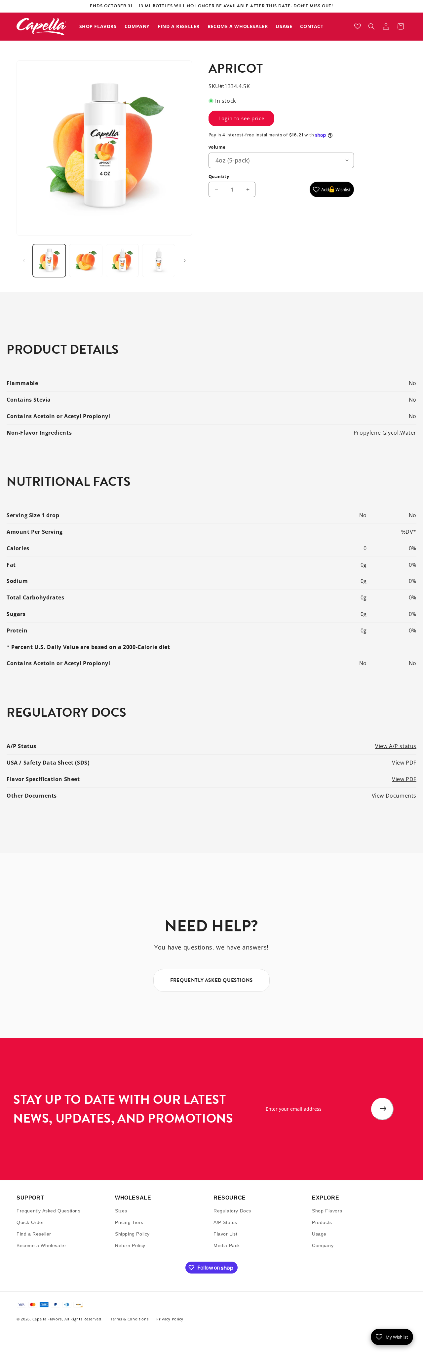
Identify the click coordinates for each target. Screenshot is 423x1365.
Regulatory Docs (232, 1210)
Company (322, 1245)
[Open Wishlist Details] (357, 26)
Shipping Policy (132, 1234)
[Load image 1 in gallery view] (49, 260)
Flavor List (225, 1234)
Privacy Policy (169, 1319)
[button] (371, 26)
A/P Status (225, 1222)
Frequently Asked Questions (49, 1210)
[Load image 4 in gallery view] (158, 260)
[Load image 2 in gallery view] (85, 260)
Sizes (121, 1210)
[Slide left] (24, 260)
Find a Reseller (34, 1234)
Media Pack (226, 1245)
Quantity (219, 176)
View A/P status (395, 746)
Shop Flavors (327, 1210)
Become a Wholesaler (41, 1245)
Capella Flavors (47, 1319)
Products (322, 1222)
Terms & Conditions (129, 1319)
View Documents (394, 795)
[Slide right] (184, 260)
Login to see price (241, 118)
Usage (319, 1234)
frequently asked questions (211, 980)
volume (217, 147)
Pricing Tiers (129, 1222)
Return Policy (130, 1245)
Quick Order (30, 1222)
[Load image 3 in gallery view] (122, 260)
